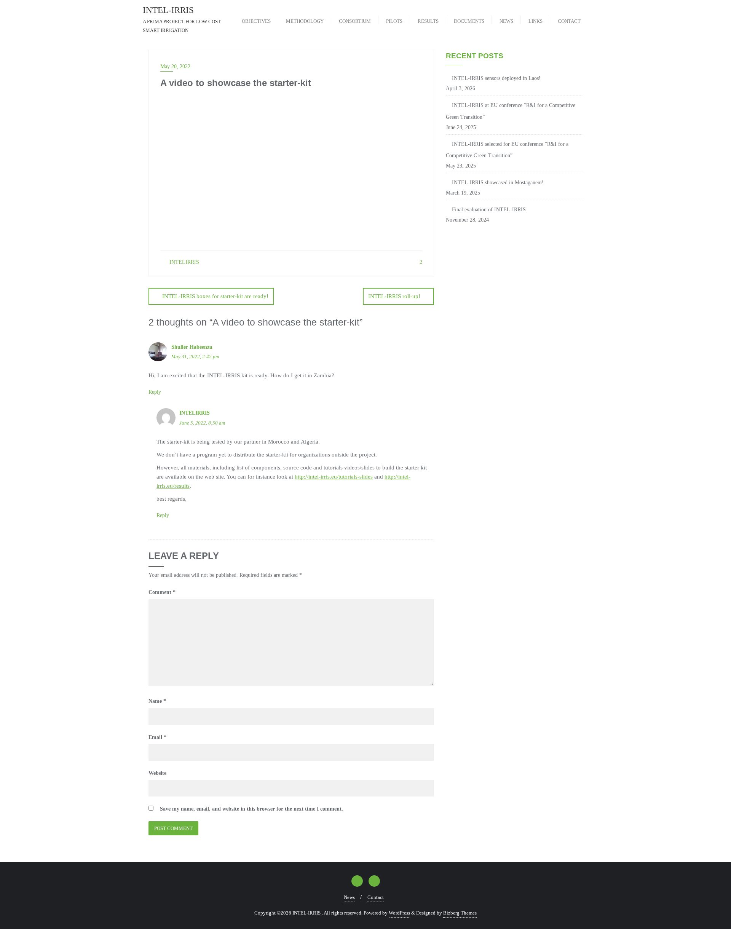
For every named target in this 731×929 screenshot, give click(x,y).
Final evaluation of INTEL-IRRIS (489, 209)
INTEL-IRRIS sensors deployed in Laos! (496, 78)
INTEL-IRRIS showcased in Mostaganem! (498, 182)
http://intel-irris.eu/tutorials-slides (334, 477)
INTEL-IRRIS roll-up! (394, 296)
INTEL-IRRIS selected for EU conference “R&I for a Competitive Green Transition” (507, 150)
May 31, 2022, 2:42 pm (195, 356)
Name (157, 701)
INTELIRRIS (183, 262)
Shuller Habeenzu (191, 347)
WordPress (399, 913)
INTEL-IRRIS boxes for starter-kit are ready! (215, 296)
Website (157, 773)
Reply (154, 392)
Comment (162, 592)
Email (157, 737)
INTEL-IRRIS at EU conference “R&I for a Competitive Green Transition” (510, 111)
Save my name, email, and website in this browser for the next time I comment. (251, 809)
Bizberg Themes (460, 913)
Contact (375, 897)
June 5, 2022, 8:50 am (202, 423)
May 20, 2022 (175, 66)
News (349, 897)
